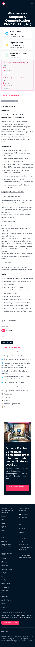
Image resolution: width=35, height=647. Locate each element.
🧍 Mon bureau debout (9, 407)
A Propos (22, 525)
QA (2, 576)
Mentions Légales (9, 639)
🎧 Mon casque (6, 394)
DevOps (4, 580)
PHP (2, 520)
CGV (31, 637)
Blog (20, 521)
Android (4, 541)
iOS (2, 537)
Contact (21, 532)
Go (2, 534)
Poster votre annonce (10, 623)
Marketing (5, 566)
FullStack (4, 558)
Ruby (3, 523)
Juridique (4, 596)
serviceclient (7, 73)
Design (3, 573)
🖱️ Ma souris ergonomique (10, 404)
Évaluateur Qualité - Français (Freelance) (17, 359)
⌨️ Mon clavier (6, 397)
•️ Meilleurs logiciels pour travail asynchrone (25, 550)
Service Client (5, 600)
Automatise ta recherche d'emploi (15, 488)
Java (2, 530)
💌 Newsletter (24, 514)
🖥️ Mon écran (6, 400)
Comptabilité (5, 583)
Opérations (5, 587)
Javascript (4, 516)
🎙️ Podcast (23, 518)
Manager (4, 562)
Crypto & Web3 (6, 569)
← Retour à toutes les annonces (11, 95)
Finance (4, 607)
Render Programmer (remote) (14, 382)
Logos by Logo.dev (22, 639)
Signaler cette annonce (8, 101)
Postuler (6, 342)
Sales (3, 604)
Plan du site (23, 529)
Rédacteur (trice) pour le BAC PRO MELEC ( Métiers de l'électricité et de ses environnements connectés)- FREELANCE (16, 365)
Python (3, 527)
